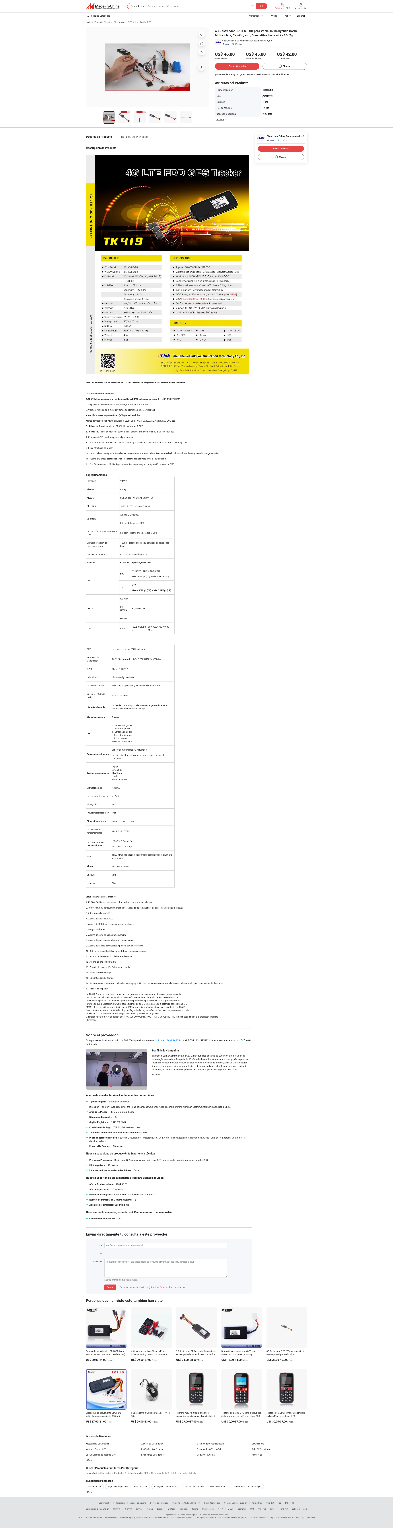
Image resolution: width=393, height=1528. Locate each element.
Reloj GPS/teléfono (261, 1449)
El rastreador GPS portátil (208, 1449)
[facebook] (286, 1503)
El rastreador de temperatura (210, 1443)
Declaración (120, 1503)
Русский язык (208, 1509)
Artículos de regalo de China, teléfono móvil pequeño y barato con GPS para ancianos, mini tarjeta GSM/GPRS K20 (149, 1354)
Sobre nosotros (105, 1503)
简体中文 (117, 1509)
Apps (287, 15)
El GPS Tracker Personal (152, 1449)
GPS (130, 22)
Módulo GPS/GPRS (205, 1454)
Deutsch (171, 1509)
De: (101, 1245)
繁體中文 (128, 1509)
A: (102, 1253)
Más (88, 1492)
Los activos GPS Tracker (152, 1454)
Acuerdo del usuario (138, 1503)
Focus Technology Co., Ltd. (191, 1514)
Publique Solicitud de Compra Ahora (166, 1287)
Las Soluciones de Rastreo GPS (101, 1454)
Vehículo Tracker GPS (96, 1449)
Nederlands (241, 1509)
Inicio (88, 22)
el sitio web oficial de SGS (166, 1040)
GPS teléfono (258, 1443)
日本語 (139, 1509)
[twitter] (293, 1503)
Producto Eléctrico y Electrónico (109, 22)
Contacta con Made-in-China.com (186, 1503)
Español (160, 1509)
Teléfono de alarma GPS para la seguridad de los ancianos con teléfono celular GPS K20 (241, 1416)
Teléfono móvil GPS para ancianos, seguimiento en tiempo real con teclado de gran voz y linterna (196, 1416)
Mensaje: (98, 1261)
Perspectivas (257, 1503)
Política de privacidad (159, 1503)
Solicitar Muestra (280, 74)
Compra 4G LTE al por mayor (247, 1486)
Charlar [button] (287, 66)
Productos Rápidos (212, 1503)
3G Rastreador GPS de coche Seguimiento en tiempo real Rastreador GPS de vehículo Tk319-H (196, 1354)
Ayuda (274, 15)
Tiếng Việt (283, 1509)
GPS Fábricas (94, 1486)
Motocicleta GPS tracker (97, 1443)
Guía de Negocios (273, 1503)
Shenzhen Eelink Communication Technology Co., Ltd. (247, 40)
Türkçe (272, 1509)
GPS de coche (140, 1486)
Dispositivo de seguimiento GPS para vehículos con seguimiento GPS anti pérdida (103, 1416)
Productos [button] (136, 6)
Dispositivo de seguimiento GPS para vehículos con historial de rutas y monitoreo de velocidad (238, 1354)
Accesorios (257, 1454)
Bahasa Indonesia (299, 1509)
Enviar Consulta (237, 66)
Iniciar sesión (301, 8)
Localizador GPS (143, 22)
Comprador (254, 15)
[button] (252, 6)
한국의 (220, 1509)
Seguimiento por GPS (118, 1486)
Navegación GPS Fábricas (166, 1486)
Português (183, 1509)
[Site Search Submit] (261, 6)
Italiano (195, 1509)
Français (149, 1509)
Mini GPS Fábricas (219, 1486)
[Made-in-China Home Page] (102, 6)
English (106, 1509)
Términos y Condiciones (305, 1517)
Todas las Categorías (100, 15)
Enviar (110, 1287)
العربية (230, 1509)
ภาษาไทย (262, 1509)
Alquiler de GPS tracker (152, 1443)
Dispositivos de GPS (194, 1486)
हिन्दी (252, 1509)
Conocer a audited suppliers (235, 1503)
